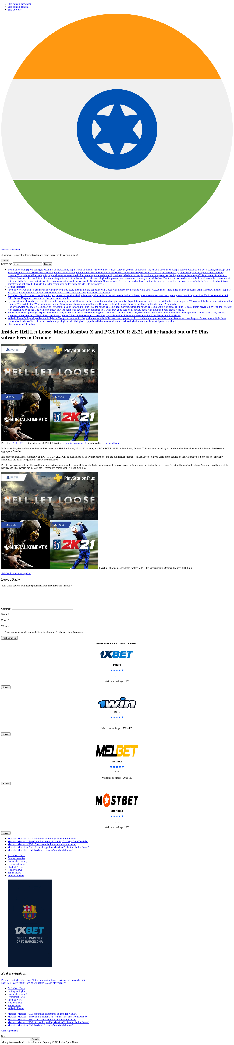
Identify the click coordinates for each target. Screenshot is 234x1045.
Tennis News (116, 314)
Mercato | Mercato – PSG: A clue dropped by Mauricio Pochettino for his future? (48, 847)
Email (5, 620)
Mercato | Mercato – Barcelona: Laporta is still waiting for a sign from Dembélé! (48, 841)
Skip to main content (18, 6)
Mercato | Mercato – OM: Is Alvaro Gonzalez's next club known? (40, 850)
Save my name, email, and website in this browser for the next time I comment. (44, 632)
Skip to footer (14, 9)
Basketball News (16, 855)
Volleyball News (117, 320)
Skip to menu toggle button (21, 324)
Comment (6, 608)
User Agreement (9, 1030)
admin (69, 443)
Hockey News (119, 308)
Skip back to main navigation (16, 573)
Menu (5, 260)
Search (4, 1036)
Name (5, 614)
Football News (15, 867)
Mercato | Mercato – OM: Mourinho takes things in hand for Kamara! (42, 838)
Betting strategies (16, 286)
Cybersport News (120, 302)
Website (5, 626)
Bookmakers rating (119, 276)
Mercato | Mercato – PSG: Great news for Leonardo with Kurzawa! (42, 844)
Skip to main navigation (20, 4)
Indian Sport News (10, 249)
